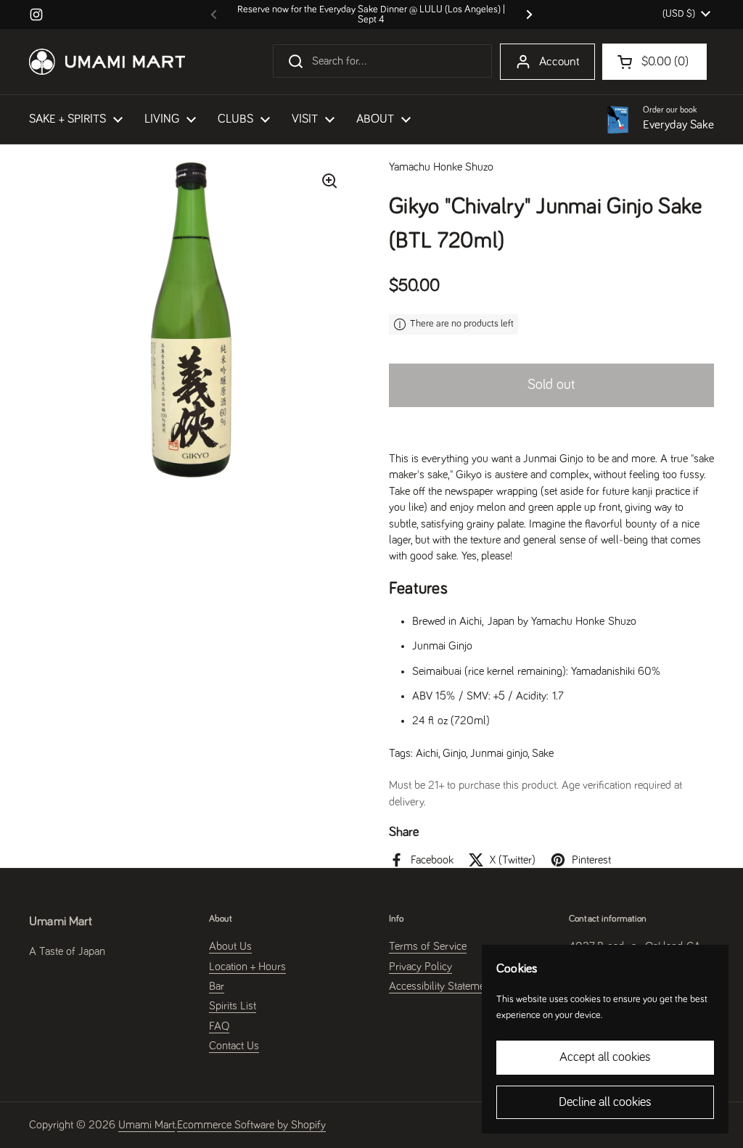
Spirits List (232, 1006)
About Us (230, 946)
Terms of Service (428, 946)
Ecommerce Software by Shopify (251, 1125)
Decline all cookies (605, 1102)
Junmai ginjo (499, 753)
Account (559, 62)
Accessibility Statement (441, 986)
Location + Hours (247, 966)
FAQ (219, 1026)
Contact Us (234, 1045)
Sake (543, 753)
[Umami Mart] (107, 62)
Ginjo (454, 753)
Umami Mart (146, 1125)
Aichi (427, 753)
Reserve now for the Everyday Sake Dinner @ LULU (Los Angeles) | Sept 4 (371, 14)
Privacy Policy (420, 966)
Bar (216, 986)
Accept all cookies (605, 1057)
